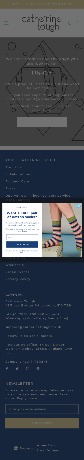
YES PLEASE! (22, 245)
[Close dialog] (79, 206)
